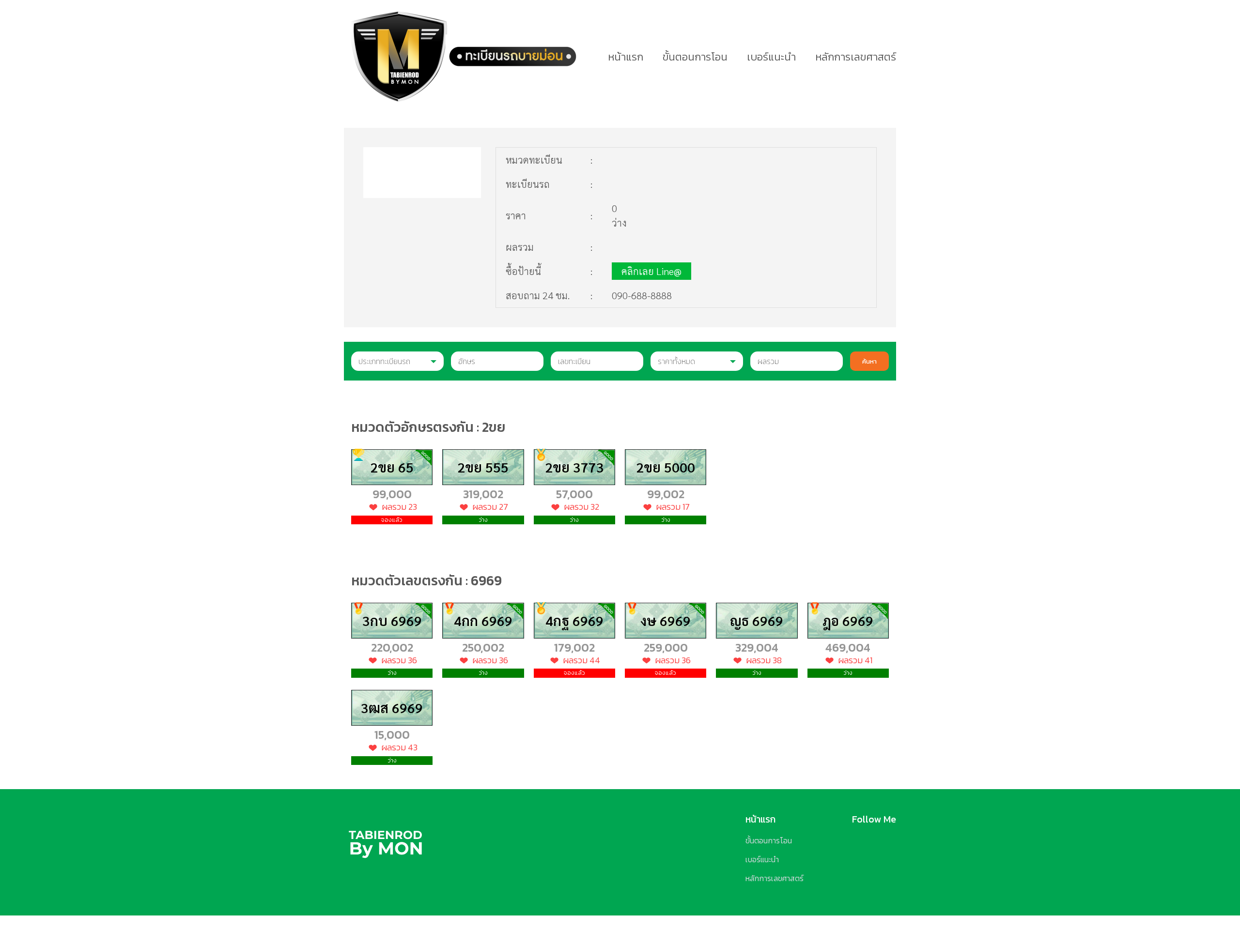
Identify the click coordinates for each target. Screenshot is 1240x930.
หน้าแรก (625, 57)
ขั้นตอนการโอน (695, 57)
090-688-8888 (642, 295)
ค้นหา (869, 361)
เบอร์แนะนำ (771, 57)
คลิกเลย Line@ (651, 271)
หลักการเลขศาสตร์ (855, 57)
